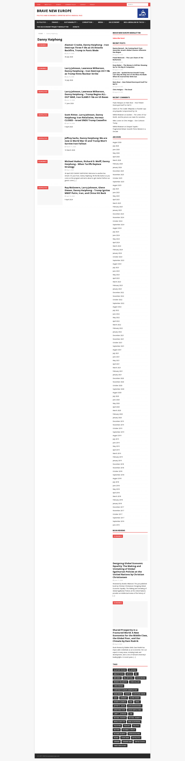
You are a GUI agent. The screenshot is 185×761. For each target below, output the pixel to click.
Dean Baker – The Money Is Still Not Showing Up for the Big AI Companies (130, 66)
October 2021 (117, 343)
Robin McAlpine (134, 734)
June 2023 (116, 271)
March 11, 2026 (71, 147)
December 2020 (118, 378)
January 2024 (117, 253)
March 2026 (117, 160)
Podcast (127, 726)
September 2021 (118, 346)
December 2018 (118, 464)
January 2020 (117, 418)
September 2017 (118, 518)
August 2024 (117, 228)
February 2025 (118, 207)
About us (48, 4)
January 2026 (117, 167)
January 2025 (117, 210)
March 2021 (117, 368)
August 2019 (117, 435)
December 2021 (118, 335)
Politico (136, 726)
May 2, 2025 (70, 170)
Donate (58, 4)
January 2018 (117, 503)
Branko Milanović (120, 682)
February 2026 (118, 164)
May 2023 (116, 275)
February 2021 (118, 371)
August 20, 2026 (118, 79)
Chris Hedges (118, 686)
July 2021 (116, 353)
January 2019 (117, 461)
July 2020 (116, 396)
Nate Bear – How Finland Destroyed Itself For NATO (130, 83)
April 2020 (116, 407)
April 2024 (116, 242)
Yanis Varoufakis (120, 746)
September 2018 (118, 475)
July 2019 (116, 439)
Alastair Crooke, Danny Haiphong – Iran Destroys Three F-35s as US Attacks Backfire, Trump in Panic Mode (87, 47)
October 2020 (117, 385)
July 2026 (116, 146)
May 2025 (116, 196)
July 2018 (116, 482)
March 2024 (117, 246)
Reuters (117, 730)
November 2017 (118, 511)
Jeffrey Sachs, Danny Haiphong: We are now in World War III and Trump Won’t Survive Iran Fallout (86, 141)
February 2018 (118, 500)
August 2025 (117, 185)
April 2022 (116, 321)
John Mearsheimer (134, 706)
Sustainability (70, 22)
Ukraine (117, 742)
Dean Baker (118, 694)
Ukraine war (127, 742)
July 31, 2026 (70, 53)
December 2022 (118, 292)
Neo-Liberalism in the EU (134, 22)
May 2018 (116, 489)
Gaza (115, 698)
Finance (55, 22)
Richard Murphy (120, 734)
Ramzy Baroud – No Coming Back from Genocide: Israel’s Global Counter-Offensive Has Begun (129, 50)
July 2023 (116, 267)
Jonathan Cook (119, 710)
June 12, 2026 (70, 100)
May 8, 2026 (118, 644)
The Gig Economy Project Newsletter (52, 27)
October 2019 (117, 428)
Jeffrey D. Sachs (119, 706)
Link (130, 714)
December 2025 (118, 171)
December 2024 (118, 214)
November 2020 (118, 382)
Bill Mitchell (128, 678)
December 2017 (118, 507)
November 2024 (118, 217)
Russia (116, 738)
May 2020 (116, 403)
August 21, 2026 (118, 54)
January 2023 (117, 289)
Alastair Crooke (120, 670)
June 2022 (116, 314)
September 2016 (118, 521)
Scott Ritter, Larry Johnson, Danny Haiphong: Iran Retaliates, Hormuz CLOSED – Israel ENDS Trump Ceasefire (86, 117)
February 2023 (118, 285)
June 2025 (116, 192)
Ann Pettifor (119, 674)
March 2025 (117, 203)
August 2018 (117, 478)
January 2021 (117, 375)
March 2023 (117, 282)
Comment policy (70, 4)
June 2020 (116, 400)
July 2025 (116, 189)
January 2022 (117, 332)
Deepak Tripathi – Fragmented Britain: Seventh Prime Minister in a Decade (129, 129)
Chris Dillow (135, 682)
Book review (140, 678)
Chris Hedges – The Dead (122, 90)
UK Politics (136, 738)
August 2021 (117, 350)
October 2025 (117, 178)
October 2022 (117, 300)
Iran (130, 702)
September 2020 (118, 389)
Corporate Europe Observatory (125, 690)
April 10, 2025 (70, 196)
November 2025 (118, 175)
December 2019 (118, 421)
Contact (83, 4)
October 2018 (117, 471)
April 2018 (116, 493)
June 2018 (116, 486)
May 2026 (116, 153)
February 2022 (118, 328)
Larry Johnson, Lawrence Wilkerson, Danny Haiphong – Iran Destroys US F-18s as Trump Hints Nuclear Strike (87, 71)
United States (140, 742)
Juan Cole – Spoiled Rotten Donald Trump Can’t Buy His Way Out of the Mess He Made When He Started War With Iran (130, 75)
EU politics (41, 22)
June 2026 (116, 149)
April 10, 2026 (70, 123)
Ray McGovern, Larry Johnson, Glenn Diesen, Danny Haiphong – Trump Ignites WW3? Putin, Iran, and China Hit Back (87, 190)
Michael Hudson (120, 718)
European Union (139, 694)
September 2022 (118, 303)
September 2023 (118, 260)
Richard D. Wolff (129, 730)
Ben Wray (117, 678)
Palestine (117, 726)
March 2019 (117, 453)
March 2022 (117, 325)
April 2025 (116, 199)
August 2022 (117, 307)
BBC (136, 674)
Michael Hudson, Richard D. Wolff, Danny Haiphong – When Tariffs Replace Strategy (87, 164)
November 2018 (118, 468)
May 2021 (116, 360)
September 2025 (118, 182)
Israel (137, 702)
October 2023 (117, 257)
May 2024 (116, 239)
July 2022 (116, 310)
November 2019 (118, 425)
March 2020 (117, 410)
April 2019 (116, 450)
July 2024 (116, 232)
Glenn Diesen (134, 698)
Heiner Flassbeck (120, 702)
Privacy (92, 4)
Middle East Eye (119, 722)
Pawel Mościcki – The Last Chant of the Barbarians (128, 59)
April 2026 (116, 157)
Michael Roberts (135, 718)
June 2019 (116, 443)
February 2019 (118, 457)
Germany (123, 698)
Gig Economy (114, 22)
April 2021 (116, 364)
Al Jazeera (132, 670)
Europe (127, 694)
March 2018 (117, 496)
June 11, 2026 (118, 580)
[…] (75, 180)
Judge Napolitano (134, 710)
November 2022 (118, 296)
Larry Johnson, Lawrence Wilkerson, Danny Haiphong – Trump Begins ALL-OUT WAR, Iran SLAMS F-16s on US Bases (86, 94)
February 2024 (118, 250)
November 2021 (118, 339)
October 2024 (117, 221)
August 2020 (117, 393)
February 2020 (118, 414)
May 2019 (116, 446)
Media (100, 22)
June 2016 (116, 525)
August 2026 (117, 142)
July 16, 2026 (70, 77)
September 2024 (118, 225)
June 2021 (116, 357)
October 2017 (117, 514)
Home (38, 4)
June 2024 (116, 235)
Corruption (87, 22)
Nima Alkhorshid (134, 722)
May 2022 (116, 317)
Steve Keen (125, 738)
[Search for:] (137, 4)
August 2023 (117, 264)
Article (129, 674)
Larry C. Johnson (120, 714)
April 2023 (116, 278)
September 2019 (118, 432)
